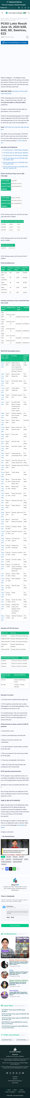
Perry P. (14, 885)
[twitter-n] (22, 8)
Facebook (21, 825)
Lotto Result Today (17, 859)
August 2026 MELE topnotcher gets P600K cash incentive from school (18, 993)
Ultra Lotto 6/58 (2, 488)
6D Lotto (22, 856)
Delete (12, 917)
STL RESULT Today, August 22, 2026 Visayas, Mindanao (13, 1010)
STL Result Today (21, 1039)
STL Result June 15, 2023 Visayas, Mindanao (15, 155)
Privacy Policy (21, 1092)
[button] (24, 13)
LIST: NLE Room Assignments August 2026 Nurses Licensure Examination (15, 1027)
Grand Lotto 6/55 (3, 390)
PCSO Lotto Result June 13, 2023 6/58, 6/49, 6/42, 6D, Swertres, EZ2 (15, 167)
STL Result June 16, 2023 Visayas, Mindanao (15, 152)
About (15, 1090)
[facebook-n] (19, 8)
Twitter (2, 827)
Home (2, 18)
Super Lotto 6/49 (2, 365)
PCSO (26, 859)
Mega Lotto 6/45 (2, 383)
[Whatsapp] (14, 869)
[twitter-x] (10, 1073)
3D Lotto (15, 856)
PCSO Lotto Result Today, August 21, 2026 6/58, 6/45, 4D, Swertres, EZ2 (15, 1018)
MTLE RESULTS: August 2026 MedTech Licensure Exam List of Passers (15, 1022)
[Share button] (18, 869)
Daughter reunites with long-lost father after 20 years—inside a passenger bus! (18, 973)
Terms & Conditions (10, 1092)
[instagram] (25, 8)
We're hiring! (15, 1082)
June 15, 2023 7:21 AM (11, 907)
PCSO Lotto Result (6, 861)
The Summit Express (18, 1095)
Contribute (15, 1076)
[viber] (20, 1073)
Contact (22, 1090)
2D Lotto (9, 856)
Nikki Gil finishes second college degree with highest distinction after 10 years (18, 963)
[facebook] (7, 1073)
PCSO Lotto (21, 140)
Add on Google (15, 42)
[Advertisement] (15, 60)
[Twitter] (10, 869)
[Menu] (2, 13)
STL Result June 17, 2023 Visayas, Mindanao (15, 150)
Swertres (7, 18)
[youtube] (23, 1073)
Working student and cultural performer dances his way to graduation (17, 983)
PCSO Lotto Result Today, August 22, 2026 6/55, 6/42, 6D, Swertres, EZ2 (15, 1014)
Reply (8, 917)
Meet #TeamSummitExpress (15, 1080)
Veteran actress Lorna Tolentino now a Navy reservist (14, 954)
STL (2, 143)
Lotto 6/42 (8, 859)
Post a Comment (15, 925)
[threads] (28, 8)
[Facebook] (7, 869)
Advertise (15, 1078)
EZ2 (3, 859)
